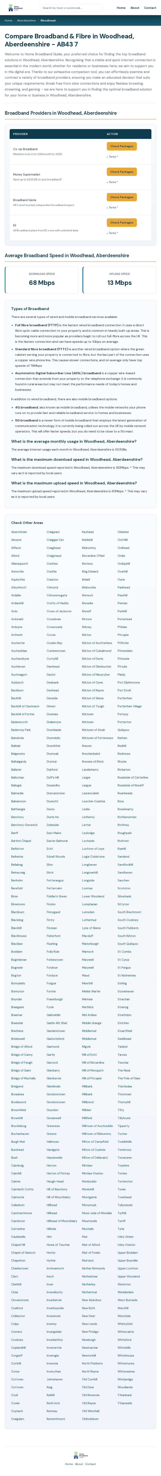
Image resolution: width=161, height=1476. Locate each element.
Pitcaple (123, 635)
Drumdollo (53, 738)
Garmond (53, 1047)
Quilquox (123, 730)
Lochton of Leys (93, 849)
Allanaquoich (19, 564)
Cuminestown (56, 651)
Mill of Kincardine (93, 1063)
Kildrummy (89, 548)
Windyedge (125, 1379)
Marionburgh (90, 944)
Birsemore (18, 904)
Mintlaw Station (92, 1173)
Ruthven (123, 841)
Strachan (124, 999)
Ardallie (16, 595)
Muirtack (88, 1261)
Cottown (17, 1379)
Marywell (88, 960)
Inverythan (54, 1371)
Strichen (123, 1023)
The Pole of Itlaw (129, 1078)
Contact (150, 8)
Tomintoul (124, 1150)
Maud (85, 975)
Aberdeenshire (26, 20)
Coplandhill (18, 1348)
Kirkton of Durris (92, 659)
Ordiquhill (124, 564)
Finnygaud (53, 912)
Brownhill (17, 1118)
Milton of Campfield (95, 1142)
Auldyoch (17, 682)
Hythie (51, 1261)
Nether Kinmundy (93, 1268)
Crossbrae (54, 619)
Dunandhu (53, 785)
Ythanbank (125, 1395)
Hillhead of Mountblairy (62, 1221)
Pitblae (122, 627)
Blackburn (17, 912)
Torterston (125, 1181)
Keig (49, 1387)
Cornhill (16, 1363)
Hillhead (52, 1205)
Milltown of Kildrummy (96, 1134)
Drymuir (52, 762)
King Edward (90, 572)
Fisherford (53, 936)
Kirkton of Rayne (93, 690)
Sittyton (123, 904)
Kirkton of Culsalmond (96, 651)
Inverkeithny (55, 1340)
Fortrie (51, 991)
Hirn (49, 1237)
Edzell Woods (56, 857)
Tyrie (121, 1229)
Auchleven (18, 667)
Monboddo (89, 1181)
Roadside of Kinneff (131, 785)
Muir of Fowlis (91, 1253)
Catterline (18, 1229)
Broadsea (17, 1094)
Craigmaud (54, 556)
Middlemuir (89, 1031)
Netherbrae (90, 1276)
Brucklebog (18, 1126)
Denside (52, 698)
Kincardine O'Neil (93, 556)
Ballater (16, 770)
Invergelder (54, 1332)
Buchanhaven (20, 1134)
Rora (121, 801)
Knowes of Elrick (93, 762)
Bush (14, 1158)
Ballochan (17, 778)
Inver (50, 1284)
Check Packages (121, 146)
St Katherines (127, 975)
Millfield (87, 1118)
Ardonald (17, 619)
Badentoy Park (21, 730)
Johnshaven (55, 1379)
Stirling (122, 983)
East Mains (54, 833)
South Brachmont (129, 912)
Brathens (17, 1031)
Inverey (52, 1324)
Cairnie (15, 1181)
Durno (51, 809)
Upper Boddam (128, 1253)
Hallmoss (53, 1142)
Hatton (51, 1165)
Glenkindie (53, 1086)
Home (121, 8)
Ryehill (122, 849)
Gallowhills (53, 1015)
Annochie (17, 572)
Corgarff (16, 1356)
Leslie (86, 809)
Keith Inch (53, 1403)
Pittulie (122, 667)
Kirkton (86, 635)
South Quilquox (128, 944)
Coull (14, 1395)
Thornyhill (124, 1102)
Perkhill (122, 611)
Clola (14, 1292)
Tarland (122, 1047)
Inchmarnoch (55, 1268)
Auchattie (18, 643)
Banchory (17, 817)
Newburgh (89, 1340)
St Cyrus (123, 960)
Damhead (53, 667)
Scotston (124, 888)
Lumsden (88, 912)
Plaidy (121, 675)
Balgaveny (18, 754)
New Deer (88, 1316)
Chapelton (18, 1261)
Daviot (51, 675)
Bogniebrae (19, 960)
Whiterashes (126, 1371)
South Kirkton (127, 936)
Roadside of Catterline (133, 778)
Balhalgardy (19, 762)
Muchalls (88, 1229)
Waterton (124, 1284)
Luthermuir (89, 920)
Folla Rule (53, 952)
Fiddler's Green (57, 896)
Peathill (122, 595)
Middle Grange (92, 1023)
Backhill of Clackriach (25, 706)
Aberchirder (19, 532)
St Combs (124, 952)
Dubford (52, 770)
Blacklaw (17, 944)
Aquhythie (18, 580)
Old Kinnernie (91, 1395)
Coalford (17, 1308)
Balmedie (17, 793)
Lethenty (88, 817)
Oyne (121, 580)
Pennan (122, 603)
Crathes (52, 564)
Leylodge (88, 833)
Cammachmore (21, 1213)
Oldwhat (123, 532)
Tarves (122, 1055)
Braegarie (17, 1007)
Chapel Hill (18, 1245)
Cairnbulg (17, 1165)
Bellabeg (17, 865)
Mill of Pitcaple (92, 1078)
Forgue (51, 983)
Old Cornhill (89, 1379)
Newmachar (90, 1348)
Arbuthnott (19, 587)
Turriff (121, 1221)
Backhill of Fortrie (22, 714)
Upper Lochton (128, 1268)
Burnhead (17, 1150)
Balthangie (18, 809)
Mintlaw (87, 1165)
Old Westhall (90, 1411)
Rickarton (124, 770)
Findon (51, 904)
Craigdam (17, 1419)
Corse (15, 1371)
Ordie (121, 556)
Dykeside (53, 825)
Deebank (53, 682)
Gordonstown (56, 1094)
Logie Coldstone (93, 857)
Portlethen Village (130, 706)
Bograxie (17, 968)
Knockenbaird (91, 754)
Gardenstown (56, 1031)
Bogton (16, 975)
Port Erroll (124, 690)
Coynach (17, 1411)
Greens (52, 1134)
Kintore (87, 619)
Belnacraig (18, 873)
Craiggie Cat (55, 540)
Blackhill (16, 928)
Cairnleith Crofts (22, 1189)
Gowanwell (54, 1118)
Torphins (123, 1165)
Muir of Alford (91, 1245)
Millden (86, 1110)
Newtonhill (89, 1356)
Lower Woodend (93, 896)
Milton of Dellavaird (95, 1158)
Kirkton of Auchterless (97, 643)
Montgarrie (89, 1197)
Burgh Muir (18, 1142)
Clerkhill (16, 1284)
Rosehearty (125, 809)
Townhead (125, 1197)
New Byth (88, 1308)
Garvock (52, 1063)
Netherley (88, 1284)
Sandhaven (125, 873)
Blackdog (17, 920)
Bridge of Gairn (21, 1070)
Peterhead (125, 619)
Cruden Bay (54, 643)
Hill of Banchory (57, 1189)
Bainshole (17, 738)
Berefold (17, 888)
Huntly (51, 1253)
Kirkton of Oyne (92, 682)
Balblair (16, 746)
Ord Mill (123, 540)
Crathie (52, 572)
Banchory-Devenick (24, 825)
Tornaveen (125, 1158)
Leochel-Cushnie (93, 801)
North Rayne (90, 1371)
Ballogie (16, 785)
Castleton (18, 1221)
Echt (50, 849)
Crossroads (54, 627)
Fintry (50, 920)
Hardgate (53, 1150)
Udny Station (126, 1245)
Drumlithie (53, 746)
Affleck (16, 548)
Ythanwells (125, 1403)
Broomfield (18, 1110)
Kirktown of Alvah (93, 730)
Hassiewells (54, 1158)
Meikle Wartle (91, 991)
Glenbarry (53, 1070)
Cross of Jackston (59, 611)
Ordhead (123, 548)
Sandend (123, 857)
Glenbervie (54, 1078)
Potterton (124, 722)
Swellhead (124, 1039)
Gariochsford (55, 1039)
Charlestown (19, 1268)
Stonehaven (126, 991)
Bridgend (17, 1086)
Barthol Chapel (21, 841)
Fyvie (50, 1007)
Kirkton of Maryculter (96, 675)
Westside (124, 1316)
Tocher (122, 1134)
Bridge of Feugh (21, 1063)
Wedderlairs (126, 1292)
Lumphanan (89, 904)
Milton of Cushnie (93, 1150)
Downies (52, 714)
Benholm (17, 880)
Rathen (122, 738)
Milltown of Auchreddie (97, 1126)
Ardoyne (16, 627)
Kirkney (86, 627)
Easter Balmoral (57, 841)
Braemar (16, 1015)
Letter (86, 825)
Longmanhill (90, 873)
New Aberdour (91, 1300)
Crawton (52, 580)
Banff (14, 833)
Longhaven (89, 865)
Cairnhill (16, 1173)
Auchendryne (20, 659)
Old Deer (88, 1387)
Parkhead (124, 587)
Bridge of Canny (22, 1055)
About (134, 8)
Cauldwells (18, 1237)
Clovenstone (20, 1300)
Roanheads (125, 793)
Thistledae (125, 1086)
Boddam (16, 952)
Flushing (52, 944)
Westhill (123, 1308)
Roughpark (125, 833)
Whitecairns (126, 1332)
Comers (16, 1332)
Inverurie (52, 1363)
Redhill (122, 746)
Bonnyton (17, 991)
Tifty (121, 1110)
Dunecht (52, 801)
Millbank (87, 1086)
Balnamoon (18, 801)
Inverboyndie (55, 1308)
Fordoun (52, 968)
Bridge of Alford (21, 1047)
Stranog (123, 1007)
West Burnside (127, 1300)
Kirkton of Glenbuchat (96, 667)
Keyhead (88, 532)
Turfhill (122, 1213)
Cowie (15, 1403)
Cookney (17, 1340)
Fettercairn (54, 888)
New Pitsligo (90, 1332)
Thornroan (124, 1094)
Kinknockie (89, 587)
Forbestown (55, 960)
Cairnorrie (17, 1197)
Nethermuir (89, 1292)
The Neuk (124, 1070)
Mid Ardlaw (89, 1015)
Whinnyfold (125, 1324)
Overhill (123, 572)
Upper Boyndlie (128, 1261)
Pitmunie (123, 659)
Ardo (14, 611)
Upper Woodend (129, 1276)
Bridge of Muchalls (23, 1078)
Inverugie (53, 1356)
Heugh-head (55, 1181)
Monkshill (88, 1189)
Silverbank (124, 896)
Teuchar (123, 1063)
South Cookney (128, 920)
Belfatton (17, 849)
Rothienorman (127, 817)
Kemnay (52, 1411)
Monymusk (89, 1205)
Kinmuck (87, 595)
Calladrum (18, 1205)
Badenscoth (19, 722)
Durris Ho (53, 817)
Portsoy (123, 714)
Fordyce (52, 975)
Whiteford (124, 1340)
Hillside (51, 1229)
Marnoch (88, 952)
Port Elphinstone (129, 682)
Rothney (123, 825)
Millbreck (88, 1102)
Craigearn (53, 532)
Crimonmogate (57, 595)
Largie (86, 778)
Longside (88, 880)
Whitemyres (126, 1363)
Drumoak (53, 754)
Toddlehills (125, 1142)
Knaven (87, 746)
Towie (122, 1189)
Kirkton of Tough (93, 706)
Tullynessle (125, 1205)
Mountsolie (89, 1221)
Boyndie (16, 999)
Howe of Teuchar (58, 1245)
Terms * (113, 156)
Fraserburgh (55, 999)
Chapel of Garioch (23, 1253)
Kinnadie (87, 603)
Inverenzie (53, 1316)
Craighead (53, 548)
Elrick (50, 873)
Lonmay (87, 888)
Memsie (87, 999)
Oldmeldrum (90, 1419)
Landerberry (90, 770)
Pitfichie (123, 643)
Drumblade (54, 730)
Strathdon (124, 1015)
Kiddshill (87, 540)
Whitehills (124, 1348)
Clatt (14, 1276)
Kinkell (86, 580)
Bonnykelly (18, 983)
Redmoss (124, 754)
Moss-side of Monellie (97, 1213)
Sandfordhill (125, 865)
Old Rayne (89, 1403)
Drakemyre (54, 722)
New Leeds (89, 1324)
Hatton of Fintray (58, 1173)
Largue (86, 785)
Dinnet (51, 706)
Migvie (86, 1047)
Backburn (17, 690)
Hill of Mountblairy (58, 1197)
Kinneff (86, 611)
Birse (14, 896)
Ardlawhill (17, 603)
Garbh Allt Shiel (57, 1023)
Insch (50, 1276)
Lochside (88, 841)
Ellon (50, 865)
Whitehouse (126, 1356)
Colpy (15, 1324)
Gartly (51, 1055)
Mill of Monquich (92, 1070)
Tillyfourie (124, 1118)
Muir (85, 1237)
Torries (122, 1173)
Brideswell (18, 1039)
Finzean (52, 928)
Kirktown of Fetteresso (97, 738)
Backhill (16, 698)
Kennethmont (56, 1419)
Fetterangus (55, 880)
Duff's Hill (53, 778)
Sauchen (123, 880)
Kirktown (87, 714)
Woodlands (125, 1387)
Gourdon (52, 1110)
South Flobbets (128, 928)
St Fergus (124, 968)
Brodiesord (18, 1102)
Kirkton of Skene (93, 698)
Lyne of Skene (91, 928)
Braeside (17, 1023)
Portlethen (125, 698)
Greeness (53, 1126)
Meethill (87, 983)
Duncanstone (56, 793)
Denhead (53, 690)
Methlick (87, 1007)
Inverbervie (54, 1300)
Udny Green (126, 1237)
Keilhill (51, 1395)
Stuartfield (125, 1031)
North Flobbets (92, 1363)
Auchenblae (19, 651)
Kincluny (87, 564)
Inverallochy (55, 1292)
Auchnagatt (19, 675)
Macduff (87, 936)
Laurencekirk (90, 793)
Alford (15, 556)
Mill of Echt (89, 1055)
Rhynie (122, 762)
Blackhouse (19, 936)
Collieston (18, 1316)
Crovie (51, 635)
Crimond (52, 587)
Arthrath (17, 635)
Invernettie (54, 1348)
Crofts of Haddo (58, 603)
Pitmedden (125, 651)
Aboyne (16, 540)
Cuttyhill (52, 659)
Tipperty (123, 1126)
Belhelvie (17, 857)
